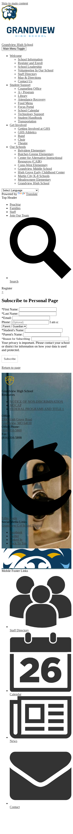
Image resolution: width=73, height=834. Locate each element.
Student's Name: (13, 330)
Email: (7, 318)
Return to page (11, 367)
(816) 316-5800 (12, 430)
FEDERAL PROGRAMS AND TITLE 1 (37, 409)
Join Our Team (19, 215)
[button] (16, 55)
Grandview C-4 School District (22, 525)
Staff (13, 212)
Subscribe (10, 358)
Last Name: (10, 313)
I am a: (54, 322)
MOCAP (15, 405)
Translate (32, 194)
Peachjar (15, 204)
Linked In (16, 539)
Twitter (14, 536)
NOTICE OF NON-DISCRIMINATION (36, 401)
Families (15, 208)
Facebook (16, 532)
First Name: (10, 309)
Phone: (6, 322)
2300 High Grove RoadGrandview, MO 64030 (17, 421)
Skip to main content (15, 3)
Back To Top (18, 543)
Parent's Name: (12, 334)
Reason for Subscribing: (16, 338)
